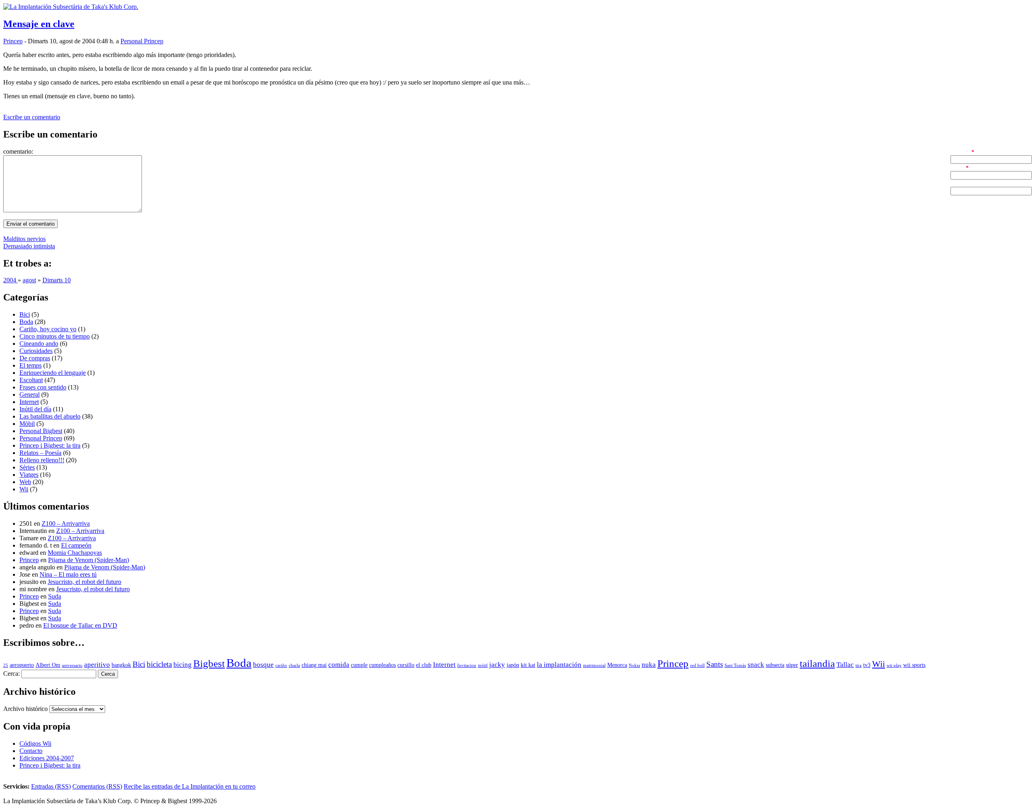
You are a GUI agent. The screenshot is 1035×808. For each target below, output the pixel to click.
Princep (13, 41)
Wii (23, 489)
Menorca (617, 665)
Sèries (27, 467)
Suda (54, 596)
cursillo (405, 665)
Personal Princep (141, 41)
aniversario (72, 665)
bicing (182, 664)
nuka (649, 664)
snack (756, 664)
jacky (497, 664)
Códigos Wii (35, 743)
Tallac (845, 664)
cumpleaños (382, 665)
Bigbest (209, 663)
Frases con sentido (42, 387)
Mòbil (27, 423)
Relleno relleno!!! (41, 460)
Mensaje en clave (38, 24)
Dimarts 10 (56, 280)
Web (25, 481)
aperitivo (97, 664)
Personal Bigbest (40, 430)
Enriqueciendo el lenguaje (52, 372)
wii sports (914, 665)
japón (513, 665)
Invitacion (466, 665)
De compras (34, 358)
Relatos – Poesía (40, 452)
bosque (263, 664)
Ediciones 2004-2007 (46, 758)
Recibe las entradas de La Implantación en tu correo (190, 786)
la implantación (559, 664)
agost (29, 280)
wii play (894, 665)
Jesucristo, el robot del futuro (84, 581)
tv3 (866, 665)
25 (5, 665)
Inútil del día (35, 409)
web (956, 183)
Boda (26, 321)
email (957, 167)
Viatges (28, 474)
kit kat (528, 665)
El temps (30, 365)
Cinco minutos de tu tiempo (54, 336)
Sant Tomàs (735, 665)
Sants (714, 664)
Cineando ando (38, 343)
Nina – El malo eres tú (68, 574)
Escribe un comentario (31, 117)
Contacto (30, 750)
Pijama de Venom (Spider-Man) (88, 559)
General (29, 394)
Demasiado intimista (29, 246)
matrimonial (594, 665)
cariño (281, 665)
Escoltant (31, 380)
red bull (697, 665)
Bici (24, 314)
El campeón (76, 545)
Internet (29, 401)
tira (858, 665)
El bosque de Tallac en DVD (80, 625)
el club (423, 665)
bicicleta (159, 664)
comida (338, 664)
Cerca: (11, 673)
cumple (359, 665)
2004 (10, 280)
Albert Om (48, 665)
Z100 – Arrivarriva (66, 523)
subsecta (775, 665)
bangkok (121, 665)
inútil (483, 665)
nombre (960, 151)
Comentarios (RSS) (97, 786)
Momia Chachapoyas (75, 552)
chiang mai (314, 665)
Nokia (634, 665)
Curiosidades (36, 350)
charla (294, 665)
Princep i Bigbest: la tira (49, 445)
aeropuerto (22, 665)
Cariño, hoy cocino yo (47, 329)
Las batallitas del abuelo (49, 416)
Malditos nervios (24, 238)
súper (792, 665)
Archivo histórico (25, 708)
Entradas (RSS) (51, 786)
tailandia (817, 663)
